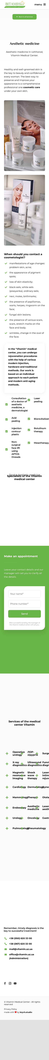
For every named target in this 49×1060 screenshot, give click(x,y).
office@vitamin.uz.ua (21, 954)
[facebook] (5, 983)
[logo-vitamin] (14, 2)
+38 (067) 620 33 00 (20, 943)
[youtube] (15, 983)
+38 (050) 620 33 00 (20, 938)
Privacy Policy (10, 1009)
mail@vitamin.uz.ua (20, 949)
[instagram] (10, 983)
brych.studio (26, 1012)
